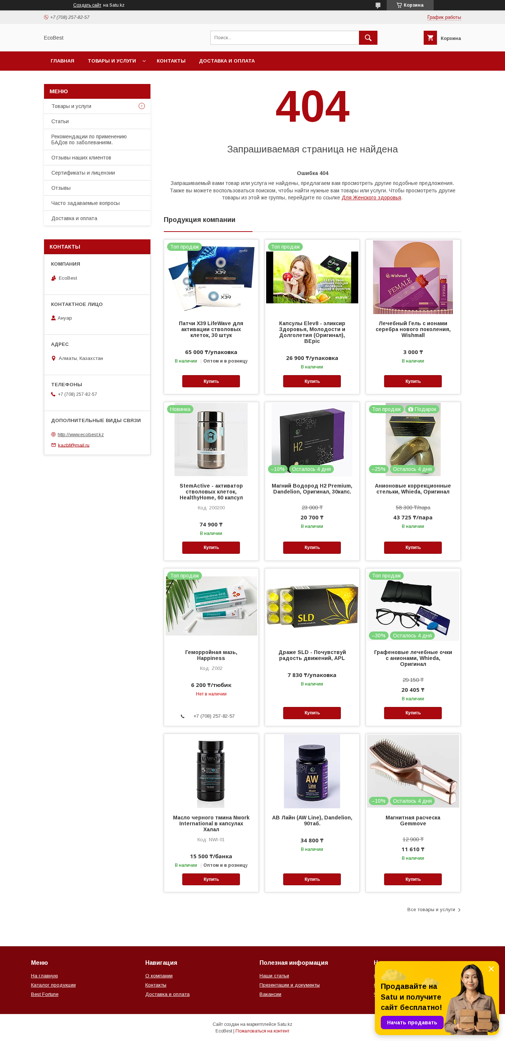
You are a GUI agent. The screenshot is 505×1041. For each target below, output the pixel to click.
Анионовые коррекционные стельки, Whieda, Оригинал (413, 489)
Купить (211, 381)
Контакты (171, 61)
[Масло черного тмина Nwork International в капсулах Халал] (211, 771)
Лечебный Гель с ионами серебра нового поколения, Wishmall (413, 329)
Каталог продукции (53, 985)
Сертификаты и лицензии (83, 173)
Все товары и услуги (431, 909)
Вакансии (270, 994)
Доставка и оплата (227, 61)
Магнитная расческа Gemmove (413, 820)
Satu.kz (284, 1024)
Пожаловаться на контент (262, 1031)
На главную (44, 975)
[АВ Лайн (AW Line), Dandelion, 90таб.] (312, 771)
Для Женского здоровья (371, 198)
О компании (159, 975)
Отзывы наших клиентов (81, 158)
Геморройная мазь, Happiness (211, 655)
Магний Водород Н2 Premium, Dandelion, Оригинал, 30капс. (312, 489)
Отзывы (61, 188)
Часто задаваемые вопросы (85, 203)
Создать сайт (87, 5)
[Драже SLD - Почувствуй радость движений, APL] (312, 606)
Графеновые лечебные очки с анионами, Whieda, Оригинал (413, 658)
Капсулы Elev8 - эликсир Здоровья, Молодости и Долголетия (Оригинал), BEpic (312, 332)
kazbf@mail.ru (73, 445)
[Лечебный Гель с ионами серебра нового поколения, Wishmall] (413, 277)
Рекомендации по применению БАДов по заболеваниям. (89, 139)
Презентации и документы (290, 985)
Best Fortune (44, 994)
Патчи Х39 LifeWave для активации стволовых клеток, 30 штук (211, 329)
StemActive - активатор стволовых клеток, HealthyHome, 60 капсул (211, 492)
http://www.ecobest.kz (81, 434)
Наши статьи (274, 975)
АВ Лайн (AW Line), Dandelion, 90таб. (312, 820)
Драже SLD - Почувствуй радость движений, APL (312, 655)
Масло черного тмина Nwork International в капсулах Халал (211, 823)
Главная (62, 61)
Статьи (60, 121)
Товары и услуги (112, 61)
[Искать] (368, 38)
